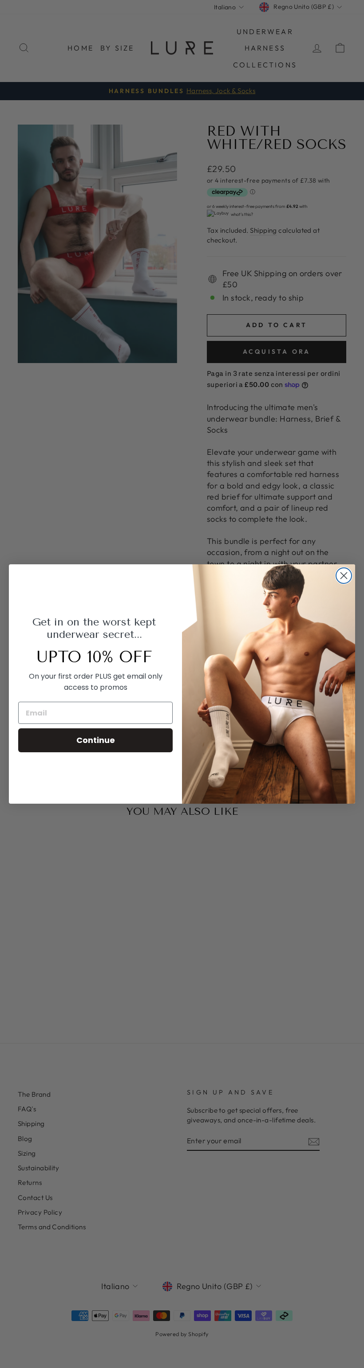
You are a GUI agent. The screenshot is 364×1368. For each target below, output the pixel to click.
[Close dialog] (344, 575)
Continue (95, 740)
